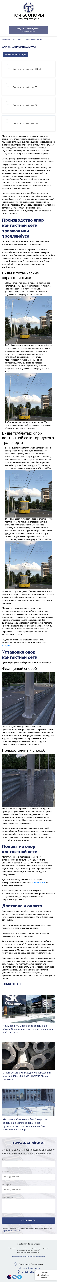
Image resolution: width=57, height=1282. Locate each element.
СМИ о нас (12, 984)
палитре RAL (39, 882)
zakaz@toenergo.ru (31, 1268)
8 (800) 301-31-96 (31, 1272)
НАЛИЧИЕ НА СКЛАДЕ (15, 55)
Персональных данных (11, 1231)
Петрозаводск (37, 1264)
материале (7, 645)
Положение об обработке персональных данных (29, 1256)
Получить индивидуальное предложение (28, 30)
